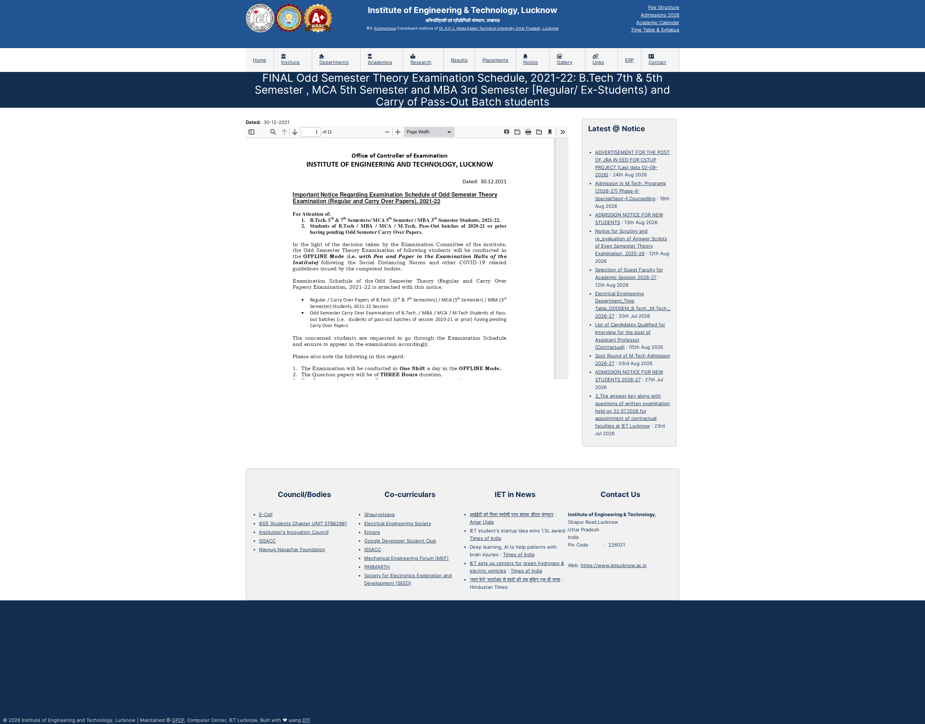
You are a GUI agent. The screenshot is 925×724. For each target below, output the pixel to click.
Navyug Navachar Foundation (292, 549)
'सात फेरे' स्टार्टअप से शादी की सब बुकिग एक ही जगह (515, 579)
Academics (380, 62)
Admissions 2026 (660, 15)
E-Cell (265, 514)
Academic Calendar (657, 22)
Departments (334, 62)
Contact (657, 62)
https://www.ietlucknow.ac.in (614, 565)
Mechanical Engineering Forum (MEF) (406, 558)
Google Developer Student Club (400, 541)
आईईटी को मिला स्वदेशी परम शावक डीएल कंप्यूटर (512, 514)
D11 (306, 720)
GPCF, (179, 720)
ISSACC (267, 541)
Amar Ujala (482, 522)
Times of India (485, 538)
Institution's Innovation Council (293, 532)
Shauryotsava (379, 514)
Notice (530, 62)
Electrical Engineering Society (397, 523)
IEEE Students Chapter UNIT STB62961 (303, 523)
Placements (495, 60)
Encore (372, 532)
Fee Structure (663, 7)
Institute (290, 62)
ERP (629, 60)
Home (259, 60)
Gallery (564, 62)
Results (459, 60)
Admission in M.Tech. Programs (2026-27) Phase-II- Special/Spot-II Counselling (630, 190)
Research (420, 62)
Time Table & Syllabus (655, 30)
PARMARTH (377, 567)
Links (598, 62)
